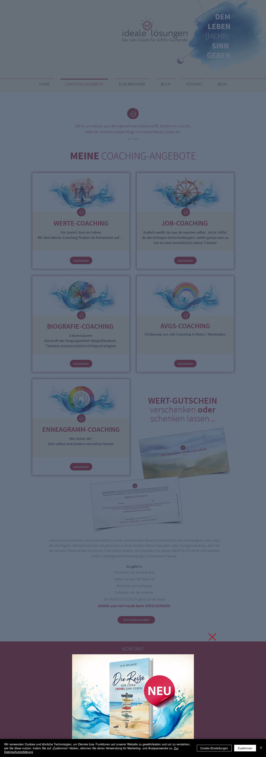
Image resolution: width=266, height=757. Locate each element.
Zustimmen (245, 748)
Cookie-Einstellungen (214, 748)
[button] (212, 637)
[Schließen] (261, 748)
